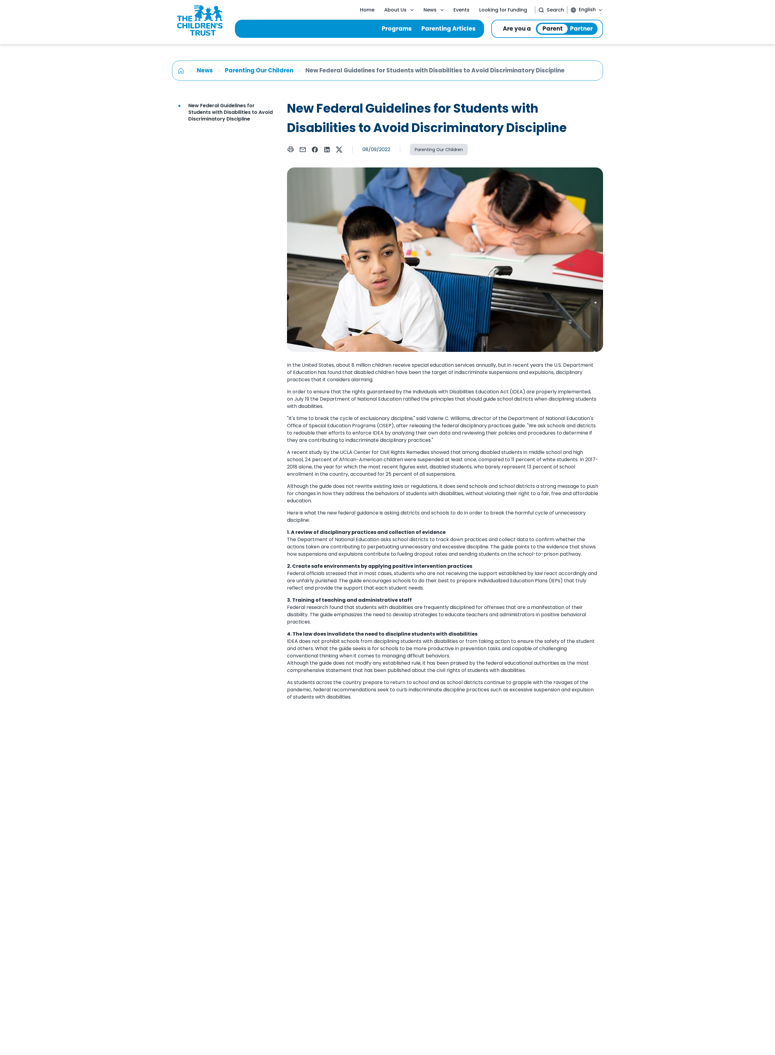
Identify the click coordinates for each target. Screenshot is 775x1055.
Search (555, 10)
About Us (395, 9)
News (430, 9)
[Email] (302, 149)
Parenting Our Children (259, 70)
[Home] (181, 70)
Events (461, 9)
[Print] (290, 149)
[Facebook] (314, 149)
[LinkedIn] (327, 149)
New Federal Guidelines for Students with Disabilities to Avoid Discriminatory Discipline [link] (230, 112)
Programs (397, 29)
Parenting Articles (448, 29)
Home (367, 9)
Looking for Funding (503, 9)
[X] (339, 149)
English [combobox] (587, 9)
